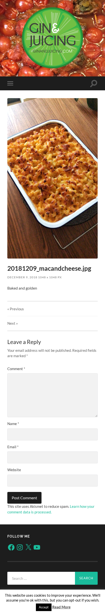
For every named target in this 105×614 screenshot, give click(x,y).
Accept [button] (44, 607)
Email (13, 447)
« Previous (15, 309)
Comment (16, 368)
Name (13, 423)
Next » (12, 323)
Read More (61, 607)
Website (14, 470)
